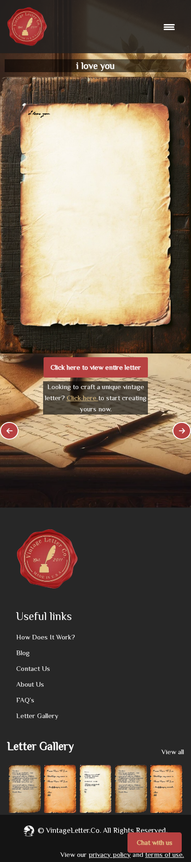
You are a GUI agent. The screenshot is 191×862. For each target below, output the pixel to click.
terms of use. (164, 854)
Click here (82, 398)
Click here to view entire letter (96, 367)
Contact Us (33, 668)
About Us (30, 684)
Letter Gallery (37, 715)
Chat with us (154, 842)
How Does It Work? (45, 637)
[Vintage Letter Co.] (27, 26)
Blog (23, 653)
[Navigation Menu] (170, 26)
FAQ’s (25, 700)
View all (172, 752)
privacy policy (110, 854)
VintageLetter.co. (73, 830)
